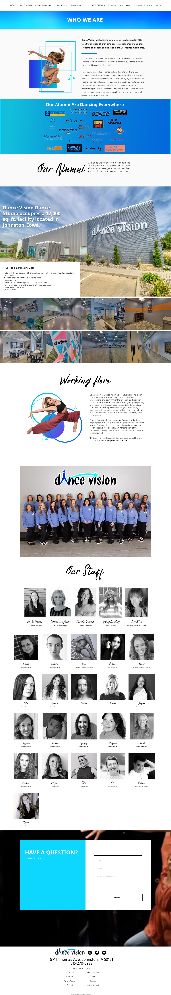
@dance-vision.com (118, 440)
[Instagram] (90, 953)
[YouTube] (104, 953)
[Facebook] (97, 953)
